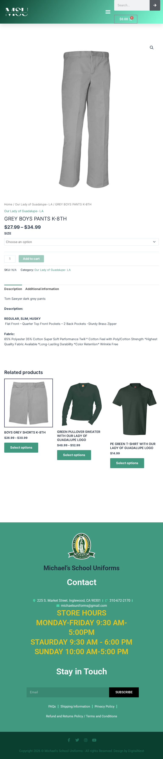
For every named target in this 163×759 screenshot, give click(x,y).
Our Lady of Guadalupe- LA (33, 204)
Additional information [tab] (42, 289)
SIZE (7, 233)
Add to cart (31, 259)
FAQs (52, 706)
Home (8, 204)
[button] (108, 12)
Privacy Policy (104, 706)
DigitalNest (136, 751)
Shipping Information (75, 706)
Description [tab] (13, 289)
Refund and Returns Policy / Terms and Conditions (81, 716)
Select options (21, 447)
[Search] (155, 5)
